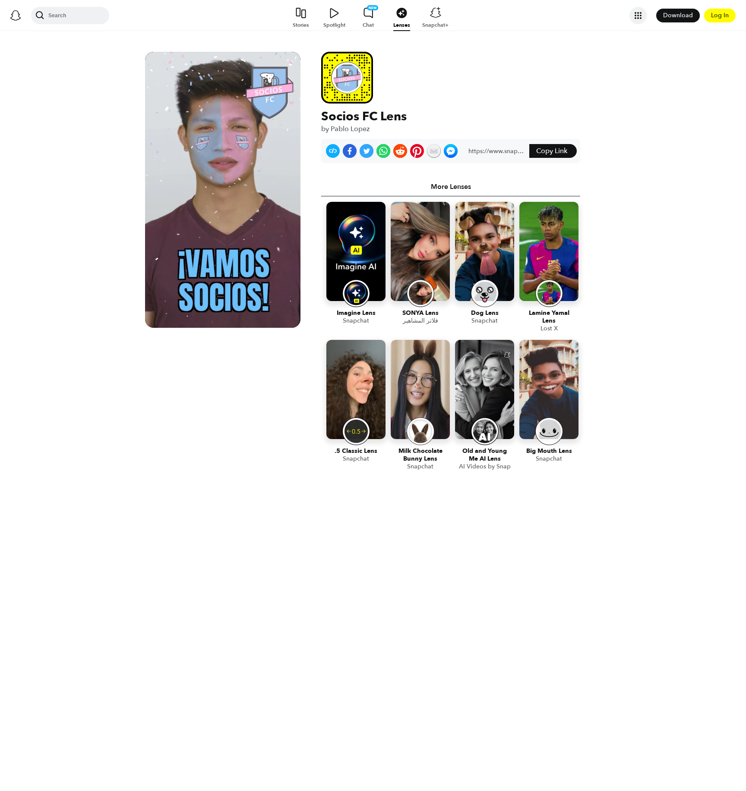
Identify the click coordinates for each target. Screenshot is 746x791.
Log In (720, 15)
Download (678, 15)
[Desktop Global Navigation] (15, 15)
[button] (333, 151)
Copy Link (551, 151)
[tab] (450, 187)
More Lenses (451, 186)
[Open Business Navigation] (638, 15)
